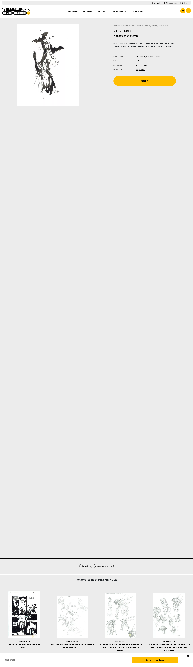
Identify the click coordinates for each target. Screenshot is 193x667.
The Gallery (73, 11)
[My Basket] (182, 10)
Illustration (86, 566)
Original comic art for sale (124, 25)
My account (171, 2)
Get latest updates (155, 660)
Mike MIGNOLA (143, 25)
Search (156, 2)
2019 (138, 61)
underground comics (103, 566)
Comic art (101, 11)
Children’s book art (119, 11)
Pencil (142, 69)
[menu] (188, 10)
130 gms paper (142, 65)
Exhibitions (138, 11)
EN (185, 2)
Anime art (87, 11)
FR (181, 2)
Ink (137, 69)
